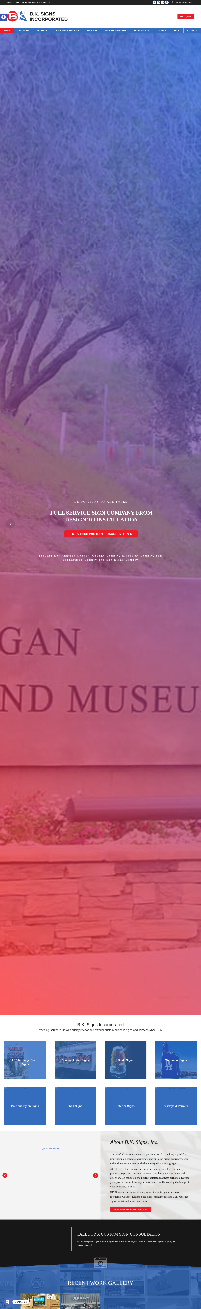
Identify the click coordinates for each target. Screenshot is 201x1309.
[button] (3, 17)
